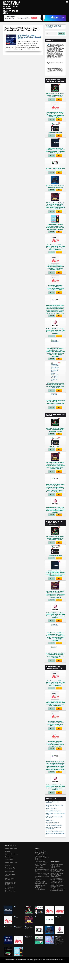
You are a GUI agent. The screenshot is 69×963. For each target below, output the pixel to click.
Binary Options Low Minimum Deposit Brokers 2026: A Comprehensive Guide (42, 858)
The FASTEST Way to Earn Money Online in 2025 (57, 882)
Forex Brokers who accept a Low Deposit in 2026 (42, 874)
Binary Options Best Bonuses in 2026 (40, 852)
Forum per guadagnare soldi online (11, 868)
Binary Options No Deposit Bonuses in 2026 (41, 862)
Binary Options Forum (51, 808)
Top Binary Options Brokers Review (55, 831)
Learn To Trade (9, 856)
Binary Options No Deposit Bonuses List (55, 834)
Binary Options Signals (11, 862)
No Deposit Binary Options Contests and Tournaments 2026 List (41, 882)
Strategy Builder (9, 871)
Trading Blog (38, 888)
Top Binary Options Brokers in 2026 (40, 886)
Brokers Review (39, 867)
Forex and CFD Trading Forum (53, 811)
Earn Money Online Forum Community (52, 802)
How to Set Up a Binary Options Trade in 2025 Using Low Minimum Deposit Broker (56, 875)
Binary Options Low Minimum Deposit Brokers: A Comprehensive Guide (57, 889)
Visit (59, 99)
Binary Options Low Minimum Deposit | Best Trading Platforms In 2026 (41, 959)
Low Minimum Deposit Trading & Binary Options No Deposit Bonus (57, 885)
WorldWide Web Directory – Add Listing (54, 806)
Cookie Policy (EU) (40, 889)
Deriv (48, 44)
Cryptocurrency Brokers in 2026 (42, 871)
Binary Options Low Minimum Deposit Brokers (53, 828)
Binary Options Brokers (11, 848)
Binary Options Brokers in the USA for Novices (42, 854)
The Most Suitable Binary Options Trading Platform (57, 879)
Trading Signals (9, 859)
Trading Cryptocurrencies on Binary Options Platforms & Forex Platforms (56, 866)
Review (52, 99)
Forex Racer (8, 865)
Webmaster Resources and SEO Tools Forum (54, 817)
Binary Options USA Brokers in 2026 (40, 865)
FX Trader (7, 851)
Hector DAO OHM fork (11, 854)
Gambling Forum (50, 820)
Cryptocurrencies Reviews (42, 869)
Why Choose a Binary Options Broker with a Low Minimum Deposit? (57, 870)
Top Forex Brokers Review (52, 822)
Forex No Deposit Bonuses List (54, 825)
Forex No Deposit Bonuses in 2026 (42, 877)
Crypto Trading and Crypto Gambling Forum (55, 814)
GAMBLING (38, 879)
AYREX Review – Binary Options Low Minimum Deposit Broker (29, 37)
